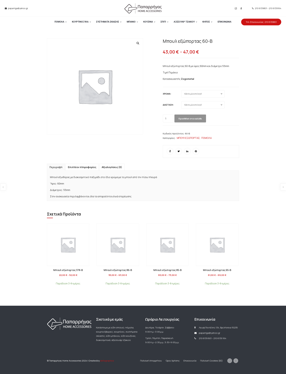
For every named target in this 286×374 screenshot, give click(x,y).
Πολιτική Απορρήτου (151, 360)
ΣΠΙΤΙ (163, 21)
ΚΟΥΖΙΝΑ (148, 21)
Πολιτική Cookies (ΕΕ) (211, 360)
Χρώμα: (167, 93)
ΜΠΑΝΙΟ (131, 21)
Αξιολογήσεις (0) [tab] (112, 167)
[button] (138, 43)
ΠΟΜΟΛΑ (59, 21)
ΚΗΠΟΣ (206, 21)
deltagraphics (107, 360)
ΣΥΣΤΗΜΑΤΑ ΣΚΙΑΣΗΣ (107, 21)
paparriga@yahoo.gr (209, 332)
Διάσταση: (168, 104)
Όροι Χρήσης (173, 360)
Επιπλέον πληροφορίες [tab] (82, 167)
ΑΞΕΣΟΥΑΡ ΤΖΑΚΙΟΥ (184, 21)
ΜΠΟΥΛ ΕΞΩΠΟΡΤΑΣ (188, 138)
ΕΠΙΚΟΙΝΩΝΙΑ (224, 21)
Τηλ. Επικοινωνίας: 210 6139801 (261, 22)
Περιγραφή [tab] (55, 167)
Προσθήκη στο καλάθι (190, 118)
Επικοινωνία (190, 360)
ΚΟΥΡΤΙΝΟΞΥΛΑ (80, 21)
